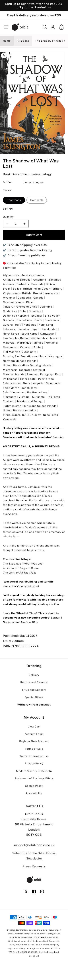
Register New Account (34, 741)
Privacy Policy (34, 763)
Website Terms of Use (33, 756)
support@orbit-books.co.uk (34, 845)
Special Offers (33, 697)
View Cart (34, 726)
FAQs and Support (34, 689)
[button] (6, 27)
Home (7, 40)
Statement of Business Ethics (34, 778)
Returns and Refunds (34, 682)
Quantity (8, 216)
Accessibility (34, 793)
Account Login (33, 734)
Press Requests (34, 866)
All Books (23, 40)
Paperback (14, 200)
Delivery (34, 674)
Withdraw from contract (34, 704)
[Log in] (53, 27)
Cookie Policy (34, 785)
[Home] (20, 27)
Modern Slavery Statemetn (34, 771)
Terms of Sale (34, 748)
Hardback (36, 200)
